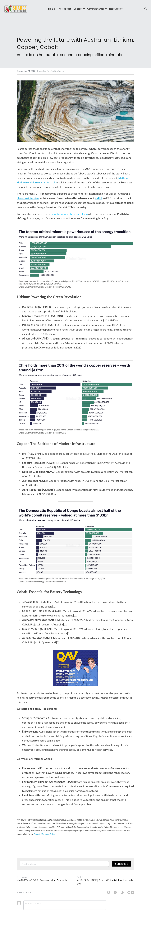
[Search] (145, 9)
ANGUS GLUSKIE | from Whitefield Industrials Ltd (105, 882)
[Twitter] (115, 892)
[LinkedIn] (122, 892)
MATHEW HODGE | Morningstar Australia (42, 880)
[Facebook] (108, 892)
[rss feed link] (132, 892)
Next (79, 877)
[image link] (15, 8)
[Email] (128, 892)
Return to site (25, 892)
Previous (23, 877)
